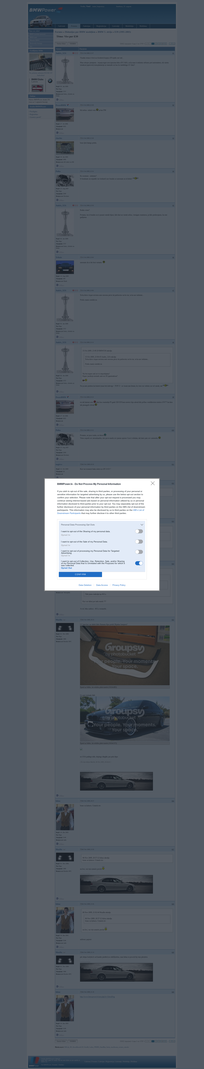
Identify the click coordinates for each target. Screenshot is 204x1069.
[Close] (154, 484)
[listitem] (102, 524)
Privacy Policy (118, 585)
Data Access (102, 585)
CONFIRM (80, 574)
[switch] (139, 531)
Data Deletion (85, 585)
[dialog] (102, 534)
